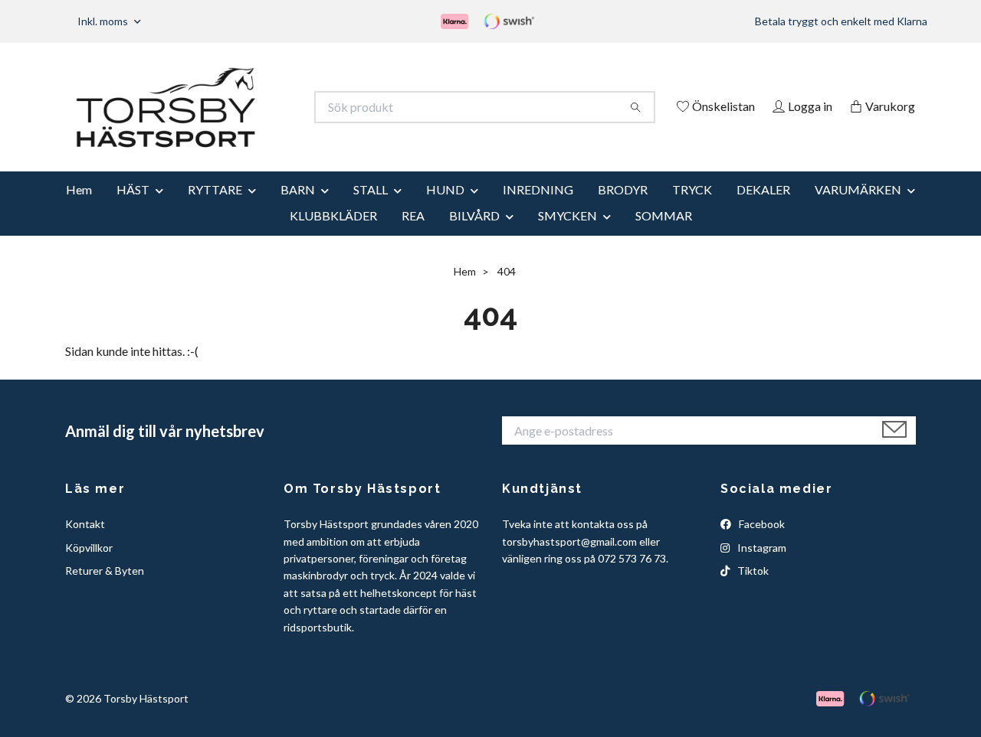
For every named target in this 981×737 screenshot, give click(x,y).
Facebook (761, 545)
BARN (298, 210)
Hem (79, 210)
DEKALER (763, 210)
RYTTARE (215, 210)
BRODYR (623, 210)
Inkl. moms (103, 21)
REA (413, 236)
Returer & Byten (104, 591)
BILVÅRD (474, 236)
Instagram (760, 568)
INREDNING (538, 210)
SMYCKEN (567, 236)
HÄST (132, 210)
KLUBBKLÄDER (333, 236)
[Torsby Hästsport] (278, 107)
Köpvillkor (89, 568)
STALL (370, 210)
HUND (445, 210)
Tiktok (752, 591)
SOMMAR (663, 236)
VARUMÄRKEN (858, 210)
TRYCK (692, 210)
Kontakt (85, 545)
